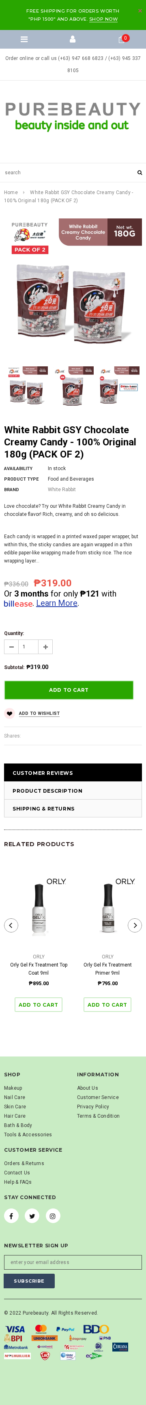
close (140, 11)
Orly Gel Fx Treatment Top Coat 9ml (38, 969)
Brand (11, 489)
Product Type (21, 479)
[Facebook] (11, 1215)
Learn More (56, 603)
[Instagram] (53, 1215)
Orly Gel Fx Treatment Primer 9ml (108, 969)
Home (11, 192)
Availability (18, 468)
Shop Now (103, 19)
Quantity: (14, 633)
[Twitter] (32, 1215)
